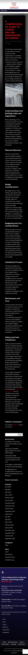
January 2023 (9, 528)
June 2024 (8, 487)
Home (4, 619)
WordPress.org (9, 560)
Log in (7, 552)
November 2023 (9, 506)
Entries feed (8, 554)
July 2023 (7, 517)
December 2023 (9, 503)
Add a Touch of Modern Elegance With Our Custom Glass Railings (13, 451)
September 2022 (10, 538)
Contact (4, 624)
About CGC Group (12, 642)
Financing (13, 644)
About (4, 622)
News (18, 41)
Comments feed (9, 557)
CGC (8, 41)
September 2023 (10, 511)
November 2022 (9, 533)
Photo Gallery (5, 629)
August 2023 (8, 514)
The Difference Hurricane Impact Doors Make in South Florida (13, 444)
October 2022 (9, 536)
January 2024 (9, 500)
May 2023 (8, 519)
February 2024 (9, 498)
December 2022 (9, 530)
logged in (15, 425)
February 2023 (9, 525)
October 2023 (9, 508)
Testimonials (21, 644)
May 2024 (8, 489)
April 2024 (8, 492)
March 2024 (8, 495)
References (5, 627)
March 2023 (8, 522)
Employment (5, 632)
